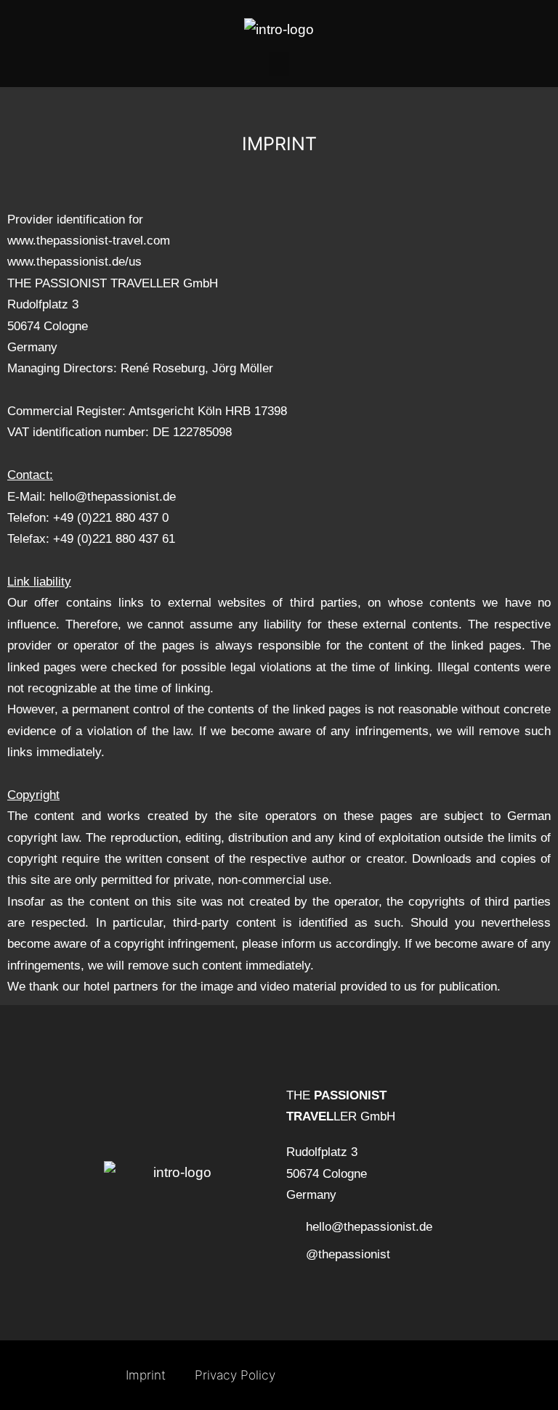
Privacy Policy (235, 1374)
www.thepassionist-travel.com (88, 240)
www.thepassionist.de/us (74, 261)
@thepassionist (348, 1254)
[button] (279, 64)
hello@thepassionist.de (112, 496)
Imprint (146, 1374)
